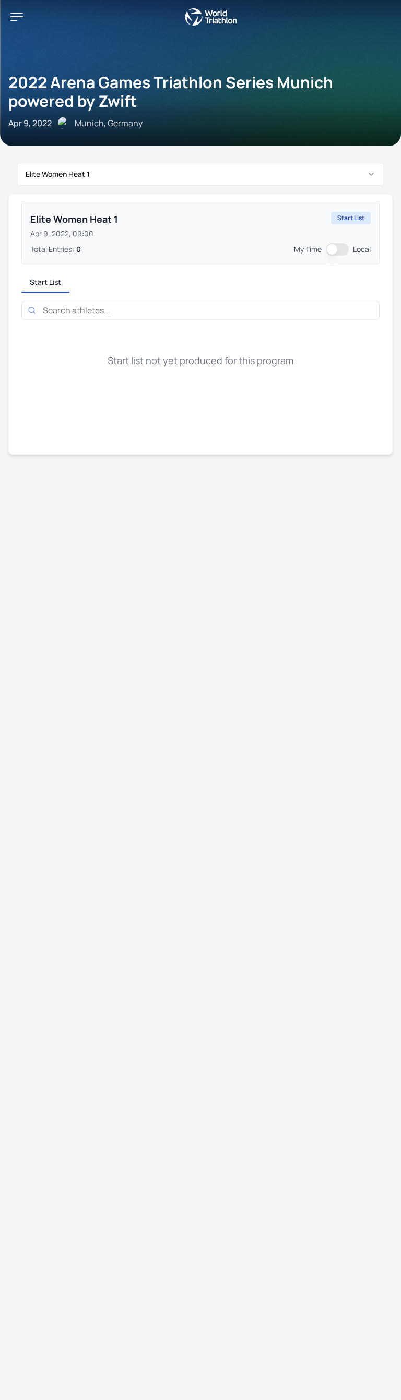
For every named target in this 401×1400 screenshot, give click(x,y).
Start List (45, 282)
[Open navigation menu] (16, 16)
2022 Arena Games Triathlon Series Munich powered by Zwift (170, 91)
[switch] (337, 249)
